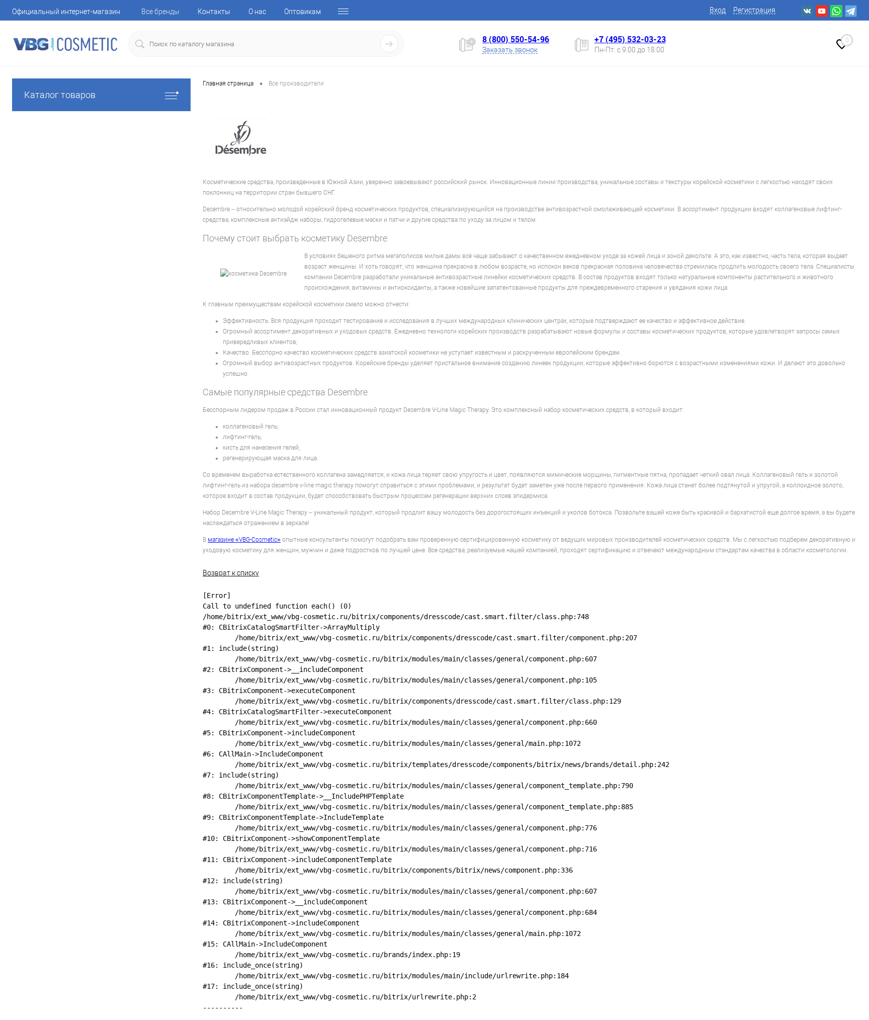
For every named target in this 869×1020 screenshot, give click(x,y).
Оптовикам (302, 12)
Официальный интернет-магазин (66, 12)
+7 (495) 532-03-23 (630, 39)
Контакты (214, 12)
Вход (718, 10)
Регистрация (754, 10)
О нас (257, 12)
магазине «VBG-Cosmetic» (244, 539)
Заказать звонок (510, 50)
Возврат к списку (231, 573)
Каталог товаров (60, 95)
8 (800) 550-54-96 (515, 39)
